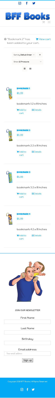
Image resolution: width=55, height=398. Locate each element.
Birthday (27, 338)
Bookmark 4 (23, 214)
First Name (27, 317)
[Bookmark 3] (9, 177)
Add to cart (22, 111)
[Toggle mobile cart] (43, 22)
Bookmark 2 (23, 131)
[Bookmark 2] (9, 135)
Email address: (27, 349)
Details (37, 110)
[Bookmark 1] (9, 93)
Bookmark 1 (23, 89)
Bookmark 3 (23, 172)
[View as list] (30, 68)
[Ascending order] (40, 55)
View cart (45, 39)
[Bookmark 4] (9, 219)
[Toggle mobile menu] (49, 22)
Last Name (27, 328)
